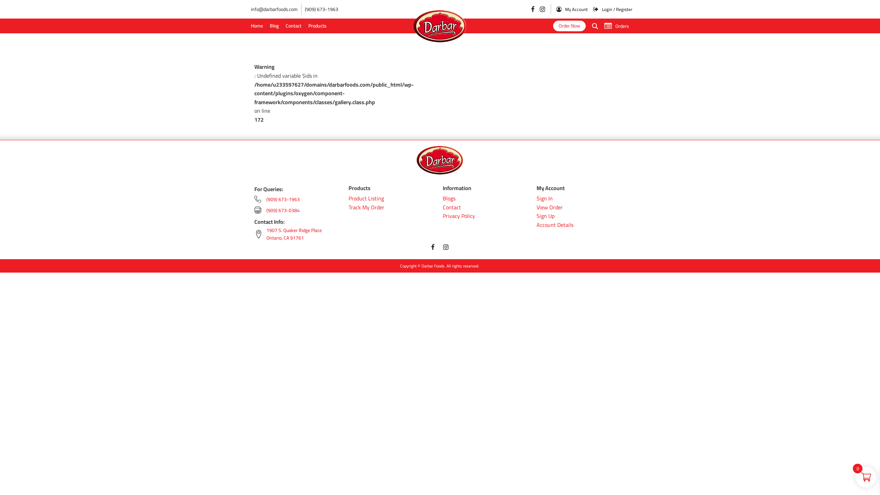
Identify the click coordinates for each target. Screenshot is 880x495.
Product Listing (366, 198)
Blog (274, 25)
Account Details (555, 225)
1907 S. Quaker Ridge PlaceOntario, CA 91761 (294, 234)
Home (257, 25)
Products (317, 25)
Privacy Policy (459, 216)
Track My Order (366, 207)
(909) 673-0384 (283, 210)
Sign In (545, 198)
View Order (550, 207)
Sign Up (545, 216)
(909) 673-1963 (321, 9)
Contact (293, 25)
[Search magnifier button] (595, 26)
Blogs (449, 198)
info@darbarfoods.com (274, 9)
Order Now (569, 25)
